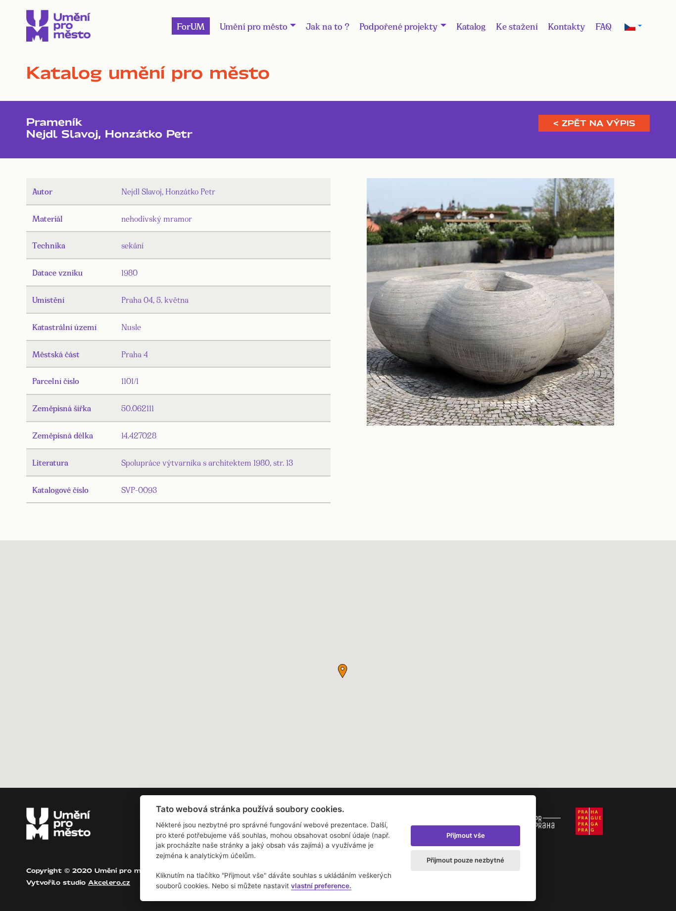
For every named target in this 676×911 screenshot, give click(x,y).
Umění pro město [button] (254, 26)
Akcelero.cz (109, 882)
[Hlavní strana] (58, 26)
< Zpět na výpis (594, 123)
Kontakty (566, 26)
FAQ (603, 26)
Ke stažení (517, 26)
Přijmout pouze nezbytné (465, 860)
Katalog (471, 26)
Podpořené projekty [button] (398, 26)
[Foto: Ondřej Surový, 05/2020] (490, 303)
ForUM (191, 26)
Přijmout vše (465, 835)
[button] (342, 671)
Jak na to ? (327, 26)
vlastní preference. (321, 886)
